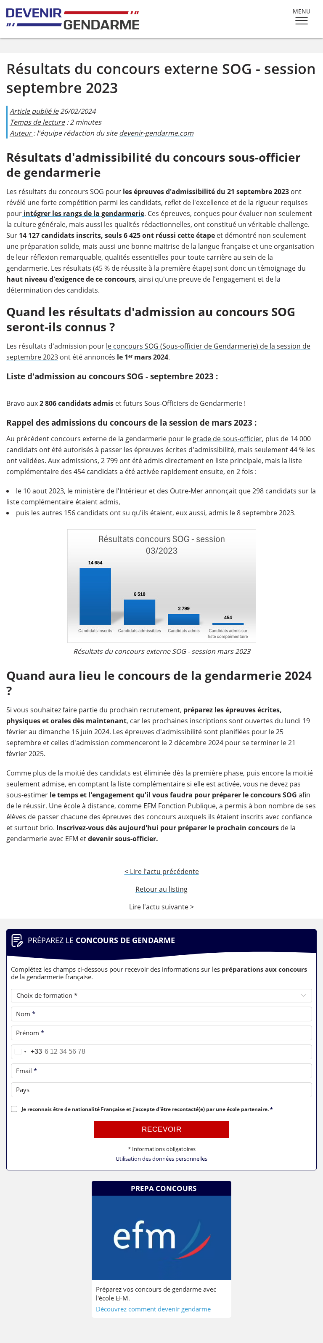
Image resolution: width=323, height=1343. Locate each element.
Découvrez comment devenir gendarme (153, 1309)
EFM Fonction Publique (179, 805)
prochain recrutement (144, 709)
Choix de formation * (46, 995)
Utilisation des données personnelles (161, 1159)
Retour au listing (161, 889)
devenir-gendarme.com (156, 133)
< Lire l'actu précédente (161, 871)
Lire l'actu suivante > (161, 906)
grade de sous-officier (227, 438)
